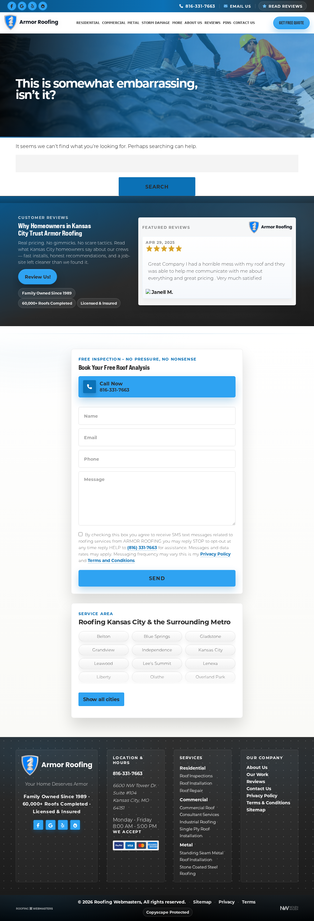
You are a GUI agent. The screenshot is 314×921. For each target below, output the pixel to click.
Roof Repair (191, 790)
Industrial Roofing (198, 821)
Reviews (212, 23)
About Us (193, 23)
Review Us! (38, 277)
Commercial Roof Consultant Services (199, 811)
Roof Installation (196, 783)
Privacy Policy (215, 554)
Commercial (113, 23)
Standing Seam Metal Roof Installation (202, 856)
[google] (22, 5)
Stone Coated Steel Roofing (199, 870)
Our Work (257, 774)
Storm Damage (156, 23)
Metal (133, 23)
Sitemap (256, 810)
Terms (248, 902)
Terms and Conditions (111, 560)
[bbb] (42, 5)
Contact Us (244, 23)
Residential (88, 23)
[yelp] (32, 5)
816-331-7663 (128, 773)
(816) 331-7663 (142, 547)
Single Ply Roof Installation (194, 832)
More (177, 23)
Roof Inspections (196, 775)
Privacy (227, 902)
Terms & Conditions (268, 803)
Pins (227, 23)
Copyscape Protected (167, 912)
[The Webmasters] (34, 908)
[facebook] (11, 5)
